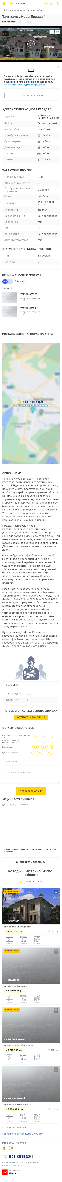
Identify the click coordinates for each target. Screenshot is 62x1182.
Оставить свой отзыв (31, 717)
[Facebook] (4, 1148)
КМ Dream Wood (15, 1039)
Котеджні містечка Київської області (25, 10)
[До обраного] (57, 32)
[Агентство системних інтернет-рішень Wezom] (11, 1172)
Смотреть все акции (32, 862)
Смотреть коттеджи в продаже (24, 85)
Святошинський (47, 123)
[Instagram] (11, 1148)
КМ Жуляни (11, 980)
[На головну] (17, 3)
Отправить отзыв (31, 791)
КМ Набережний (14, 1099)
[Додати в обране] (56, 892)
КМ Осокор (11, 921)
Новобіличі (44, 129)
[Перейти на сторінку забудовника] (31, 666)
